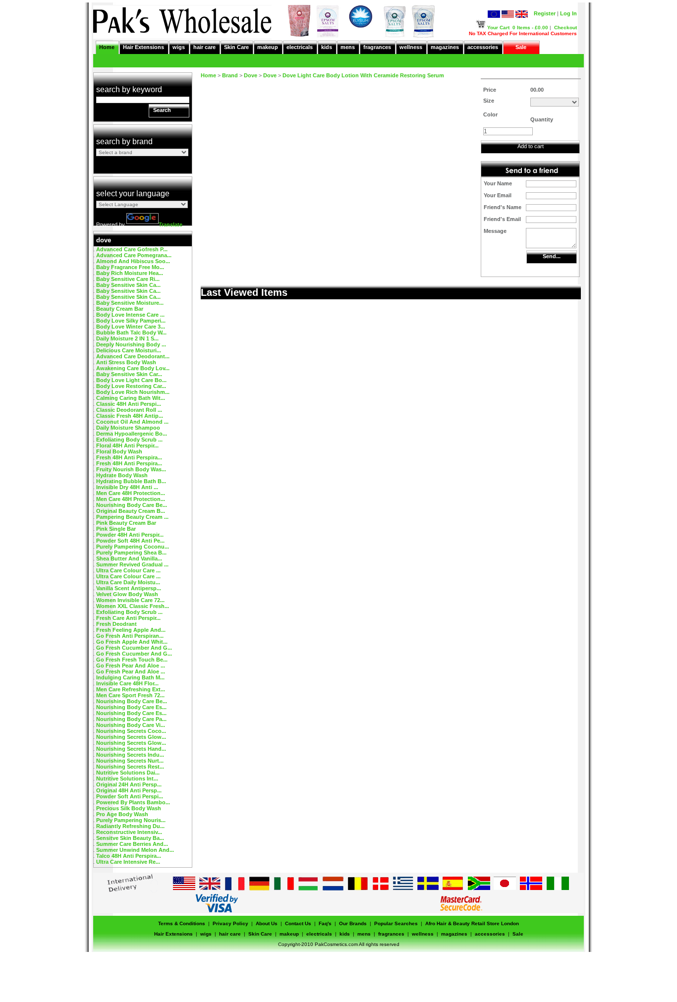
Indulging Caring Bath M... (130, 677)
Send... (552, 256)
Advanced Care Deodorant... (132, 356)
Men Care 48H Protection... (130, 493)
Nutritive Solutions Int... (127, 778)
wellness (410, 47)
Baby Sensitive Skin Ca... (128, 285)
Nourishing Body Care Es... (131, 707)
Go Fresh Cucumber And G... (134, 648)
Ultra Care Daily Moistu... (128, 582)
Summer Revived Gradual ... (132, 564)
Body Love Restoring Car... (131, 386)
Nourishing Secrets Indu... (130, 755)
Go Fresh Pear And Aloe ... (130, 665)
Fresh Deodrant (116, 624)
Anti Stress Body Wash (126, 362)
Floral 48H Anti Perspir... (127, 445)
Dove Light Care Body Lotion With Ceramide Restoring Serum (363, 75)
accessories (482, 47)
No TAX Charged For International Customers (523, 33)
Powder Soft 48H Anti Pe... (130, 541)
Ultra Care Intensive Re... (128, 862)
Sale (521, 47)
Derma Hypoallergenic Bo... (131, 434)
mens (347, 47)
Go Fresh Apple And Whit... (132, 642)
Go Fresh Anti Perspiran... (130, 636)
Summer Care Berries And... (132, 844)
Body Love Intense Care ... (130, 315)
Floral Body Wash (119, 451)
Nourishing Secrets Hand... (131, 749)
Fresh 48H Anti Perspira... (129, 457)
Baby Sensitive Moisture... (130, 303)
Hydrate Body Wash (122, 475)
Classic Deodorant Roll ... (129, 410)
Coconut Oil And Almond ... (132, 422)
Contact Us (298, 923)
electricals (299, 47)
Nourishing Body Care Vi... (130, 725)
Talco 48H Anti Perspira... (128, 856)
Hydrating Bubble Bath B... (131, 481)
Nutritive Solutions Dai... (128, 773)
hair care (204, 47)
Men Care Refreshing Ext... (130, 689)
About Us (267, 923)
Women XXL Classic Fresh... (132, 606)
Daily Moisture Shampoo (128, 428)
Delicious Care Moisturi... (128, 350)
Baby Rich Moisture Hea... (129, 273)
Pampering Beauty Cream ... (132, 517)
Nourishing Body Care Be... (131, 505)
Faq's (325, 923)
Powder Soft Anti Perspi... (129, 796)
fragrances (377, 47)
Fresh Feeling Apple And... (131, 630)
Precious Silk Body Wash (128, 808)
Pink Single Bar (116, 529)
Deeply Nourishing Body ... (131, 344)
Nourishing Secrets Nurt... (130, 761)
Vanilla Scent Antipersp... (128, 588)
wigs (178, 47)
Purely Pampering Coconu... (132, 547)
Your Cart (498, 27)
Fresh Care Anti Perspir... (128, 618)
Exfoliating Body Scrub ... (129, 440)
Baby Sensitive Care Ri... (128, 279)
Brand (230, 75)
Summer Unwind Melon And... (135, 850)
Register (545, 13)
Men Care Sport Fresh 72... (130, 695)
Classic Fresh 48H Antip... (129, 416)
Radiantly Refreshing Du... (130, 826)
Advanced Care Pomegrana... (133, 255)
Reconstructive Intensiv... (129, 832)
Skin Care (236, 47)
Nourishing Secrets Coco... (131, 731)
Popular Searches (396, 923)
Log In (568, 13)
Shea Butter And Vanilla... (129, 558)
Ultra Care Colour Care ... (128, 570)
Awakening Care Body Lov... (132, 368)
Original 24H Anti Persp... (129, 784)
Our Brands (353, 923)
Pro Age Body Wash (122, 814)
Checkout (565, 27)
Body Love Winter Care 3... (130, 327)
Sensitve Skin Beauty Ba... (130, 838)
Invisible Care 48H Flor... (127, 683)
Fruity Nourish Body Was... (131, 469)
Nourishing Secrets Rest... (130, 767)
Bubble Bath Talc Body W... (131, 332)
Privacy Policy (230, 923)
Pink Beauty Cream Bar (126, 523)
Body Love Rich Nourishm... (132, 392)
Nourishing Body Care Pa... (131, 719)
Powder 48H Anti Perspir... (130, 535)
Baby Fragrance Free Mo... (130, 267)
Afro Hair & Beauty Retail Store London (472, 923)
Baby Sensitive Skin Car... (129, 374)
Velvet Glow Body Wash (127, 594)
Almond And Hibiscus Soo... (133, 261)
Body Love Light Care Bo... (131, 380)
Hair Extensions (143, 47)
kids (326, 47)
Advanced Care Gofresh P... (132, 249)
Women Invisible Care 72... (130, 600)
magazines (445, 47)
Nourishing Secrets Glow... (131, 737)
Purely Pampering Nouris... (131, 820)
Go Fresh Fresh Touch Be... (132, 660)
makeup (267, 47)
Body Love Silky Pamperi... (131, 321)
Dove (250, 75)
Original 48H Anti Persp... (129, 790)
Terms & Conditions (181, 923)
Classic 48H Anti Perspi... (128, 404)
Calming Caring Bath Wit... (130, 398)
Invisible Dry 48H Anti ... (127, 487)
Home (106, 47)
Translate (170, 224)
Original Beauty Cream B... (130, 511)
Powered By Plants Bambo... (133, 802)
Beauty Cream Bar (119, 309)
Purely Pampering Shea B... (131, 553)
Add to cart (530, 146)
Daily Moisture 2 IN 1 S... (127, 338)
